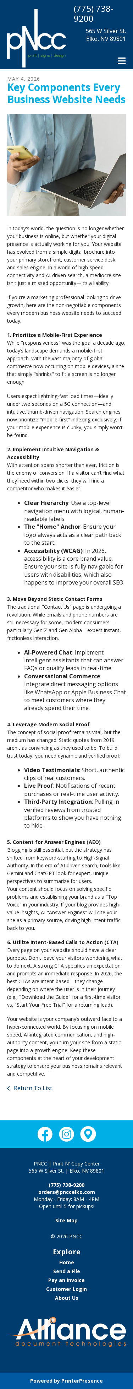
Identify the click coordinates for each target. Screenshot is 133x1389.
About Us (66, 1297)
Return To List (32, 1088)
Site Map (66, 1220)
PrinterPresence (82, 1380)
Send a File (66, 1271)
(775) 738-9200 (93, 13)
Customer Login (66, 1289)
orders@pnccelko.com (66, 1192)
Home (66, 1262)
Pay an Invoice (66, 1280)
